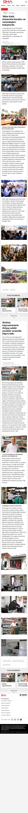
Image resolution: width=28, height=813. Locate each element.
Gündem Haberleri (5, 703)
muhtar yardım (6, 661)
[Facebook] (12, 720)
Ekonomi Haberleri (5, 712)
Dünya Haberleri (5, 710)
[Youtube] (21, 720)
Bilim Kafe (5, 32)
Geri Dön (5, 9)
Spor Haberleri (4, 708)
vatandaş (12, 290)
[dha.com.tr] (5, 695)
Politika (9, 5)
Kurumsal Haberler (5, 715)
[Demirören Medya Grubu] (23, 695)
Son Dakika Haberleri (6, 700)
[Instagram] (18, 720)
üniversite (5, 290)
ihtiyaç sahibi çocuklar (18, 661)
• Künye (12, 732)
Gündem (3, 5)
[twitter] (15, 720)
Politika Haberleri (5, 705)
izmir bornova (6, 664)
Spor (13, 5)
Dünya (17, 5)
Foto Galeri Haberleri (12, 13)
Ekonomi (23, 5)
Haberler (5, 13)
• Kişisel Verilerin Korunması (21, 732)
